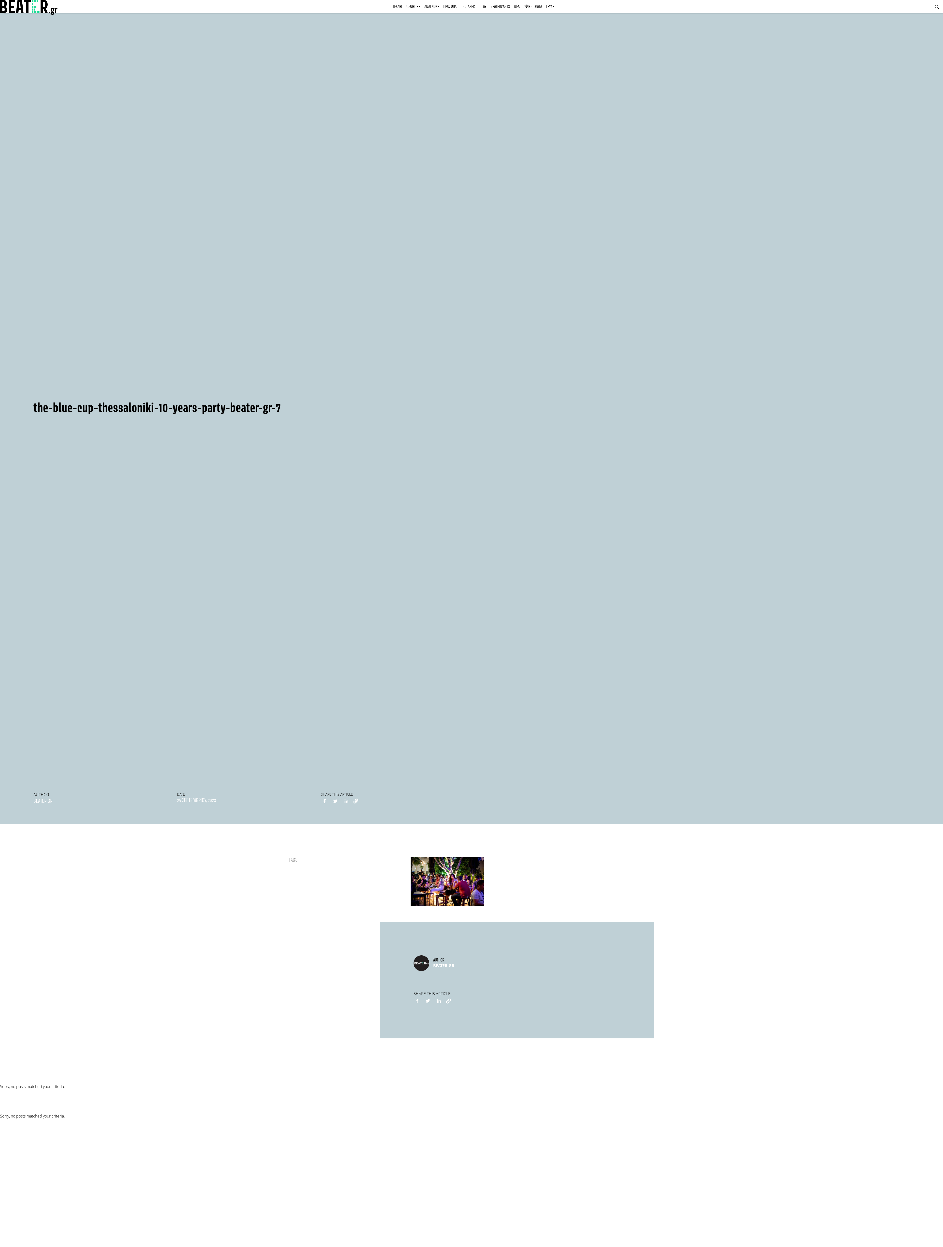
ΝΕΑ (517, 6)
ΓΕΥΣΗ (550, 6)
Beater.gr (43, 801)
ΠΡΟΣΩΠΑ (450, 6)
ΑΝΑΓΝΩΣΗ (431, 6)
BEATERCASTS (500, 6)
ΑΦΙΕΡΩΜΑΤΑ (533, 6)
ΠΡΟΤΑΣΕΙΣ (468, 6)
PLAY (483, 6)
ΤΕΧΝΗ (397, 6)
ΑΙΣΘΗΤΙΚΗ (413, 6)
